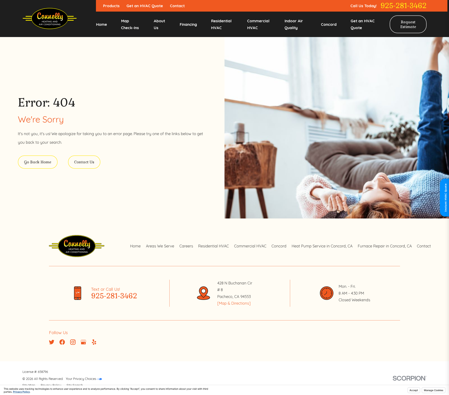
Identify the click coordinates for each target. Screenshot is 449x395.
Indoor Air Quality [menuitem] (293, 24)
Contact (177, 5)
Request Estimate (408, 24)
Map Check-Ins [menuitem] (130, 24)
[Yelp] (94, 342)
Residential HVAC (213, 246)
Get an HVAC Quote (144, 5)
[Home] (49, 18)
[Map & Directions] (234, 303)
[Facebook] (62, 342)
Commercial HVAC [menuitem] (258, 24)
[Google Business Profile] (83, 342)
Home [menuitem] (101, 24)
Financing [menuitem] (188, 24)
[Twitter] (51, 342)
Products (111, 5)
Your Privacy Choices (81, 379)
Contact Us (84, 162)
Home (135, 246)
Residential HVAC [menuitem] (221, 24)
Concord (279, 246)
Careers (186, 246)
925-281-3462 (403, 5)
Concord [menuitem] (329, 24)
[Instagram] (73, 342)
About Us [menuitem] (159, 24)
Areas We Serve (160, 246)
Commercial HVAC (250, 246)
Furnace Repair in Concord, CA (385, 246)
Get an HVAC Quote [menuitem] (363, 24)
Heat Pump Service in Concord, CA (322, 246)
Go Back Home (37, 162)
